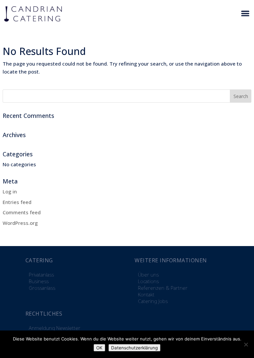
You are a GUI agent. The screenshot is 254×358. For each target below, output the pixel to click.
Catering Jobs (153, 301)
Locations (148, 281)
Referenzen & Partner (163, 287)
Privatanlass (41, 274)
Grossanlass (42, 287)
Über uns (148, 274)
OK (99, 347)
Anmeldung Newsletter (54, 328)
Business (39, 281)
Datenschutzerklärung (134, 347)
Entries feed (17, 202)
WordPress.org (20, 223)
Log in (10, 191)
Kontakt (146, 294)
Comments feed (22, 212)
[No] (245, 344)
